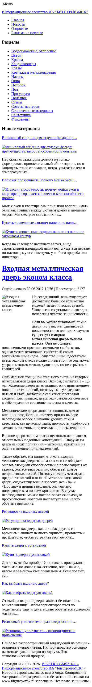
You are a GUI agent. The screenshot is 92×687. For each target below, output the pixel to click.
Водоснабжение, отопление (33, 51)
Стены (16, 102)
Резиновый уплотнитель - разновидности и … (39, 622)
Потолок (18, 85)
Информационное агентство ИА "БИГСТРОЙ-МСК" (45, 12)
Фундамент (20, 119)
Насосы (17, 77)
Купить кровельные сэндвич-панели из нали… (40, 222)
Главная (17, 20)
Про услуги (20, 94)
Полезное (19, 98)
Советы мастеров (25, 106)
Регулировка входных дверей (25, 511)
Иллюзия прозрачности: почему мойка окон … (39, 180)
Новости (18, 24)
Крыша (17, 60)
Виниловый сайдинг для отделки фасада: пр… (39, 138)
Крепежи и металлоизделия (33, 72)
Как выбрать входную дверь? (25, 583)
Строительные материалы (32, 111)
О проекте (19, 29)
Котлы (16, 68)
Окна (15, 81)
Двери (16, 55)
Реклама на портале (27, 33)
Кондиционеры (23, 64)
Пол (14, 89)
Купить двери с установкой (24, 545)
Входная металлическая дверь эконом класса (42, 272)
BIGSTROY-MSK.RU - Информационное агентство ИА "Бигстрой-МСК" (42, 666)
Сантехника (21, 115)
